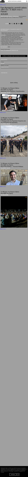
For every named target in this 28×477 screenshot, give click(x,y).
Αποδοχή (13, 474)
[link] (12, 1)
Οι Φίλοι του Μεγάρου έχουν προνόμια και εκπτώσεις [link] (14, 55)
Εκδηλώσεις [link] (15, 16)
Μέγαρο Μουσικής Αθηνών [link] (6, 16)
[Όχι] (18, 474)
